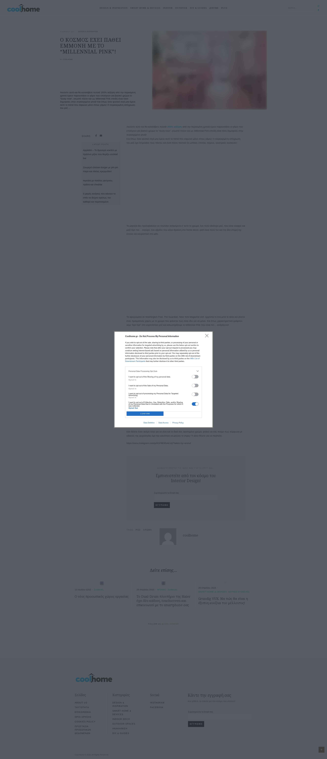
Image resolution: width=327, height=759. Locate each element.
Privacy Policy (178, 423)
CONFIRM (145, 414)
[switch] (195, 376)
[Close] (207, 336)
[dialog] (163, 379)
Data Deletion (149, 423)
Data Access (163, 423)
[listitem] (163, 371)
